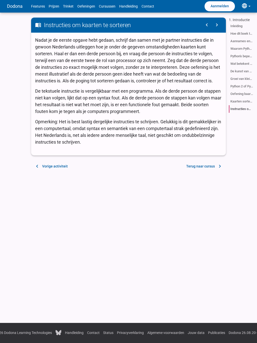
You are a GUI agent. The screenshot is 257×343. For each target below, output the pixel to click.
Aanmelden (220, 6)
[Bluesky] (58, 332)
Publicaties (216, 333)
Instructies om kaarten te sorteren (242, 109)
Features (38, 6)
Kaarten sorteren (242, 101)
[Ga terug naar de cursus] (217, 25)
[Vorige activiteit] (207, 25)
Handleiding (128, 6)
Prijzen (54, 6)
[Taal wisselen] (246, 6)
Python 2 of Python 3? (242, 86)
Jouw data (196, 333)
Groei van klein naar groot (242, 79)
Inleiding (236, 26)
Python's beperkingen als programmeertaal (242, 56)
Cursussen (107, 6)
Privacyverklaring (130, 333)
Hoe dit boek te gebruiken (242, 33)
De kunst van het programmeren (242, 71)
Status (108, 333)
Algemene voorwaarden (165, 333)
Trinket (68, 6)
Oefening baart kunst (242, 94)
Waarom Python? (242, 48)
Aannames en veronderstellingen (242, 41)
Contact (148, 6)
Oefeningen (86, 6)
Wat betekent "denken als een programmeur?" (242, 64)
